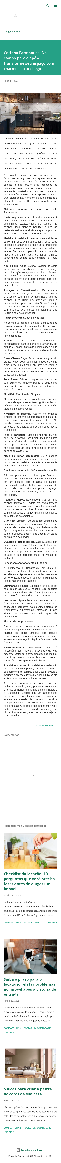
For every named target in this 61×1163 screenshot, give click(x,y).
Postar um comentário (37, 1028)
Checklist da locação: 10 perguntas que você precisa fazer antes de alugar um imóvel (29, 881)
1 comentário (32, 922)
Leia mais (52, 922)
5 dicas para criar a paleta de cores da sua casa (28, 1091)
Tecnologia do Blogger (32, 1149)
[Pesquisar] (48, 6)
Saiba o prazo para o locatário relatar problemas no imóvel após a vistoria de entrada (30, 987)
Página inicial (13, 31)
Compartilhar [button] (44, 725)
